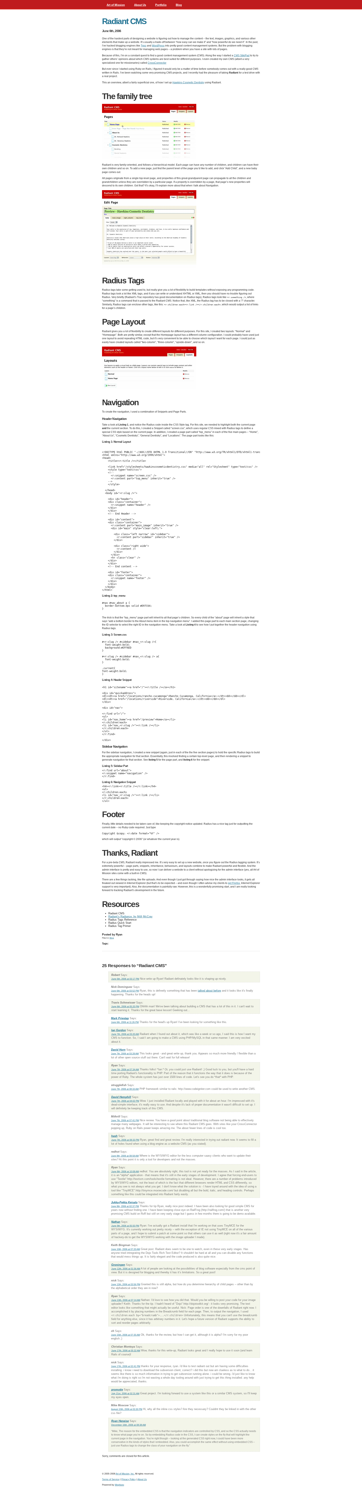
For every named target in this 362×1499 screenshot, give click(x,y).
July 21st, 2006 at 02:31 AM (125, 1393)
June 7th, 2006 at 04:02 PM (125, 1101)
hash (114, 1136)
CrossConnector (157, 62)
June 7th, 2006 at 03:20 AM (125, 1034)
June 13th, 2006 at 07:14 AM (125, 1300)
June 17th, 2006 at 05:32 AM (125, 1350)
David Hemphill (121, 1097)
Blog (179, 4)
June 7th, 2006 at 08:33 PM (125, 1140)
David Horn (118, 1049)
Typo (143, 45)
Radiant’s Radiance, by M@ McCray (130, 916)
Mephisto (119, 1485)
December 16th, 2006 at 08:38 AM (128, 1425)
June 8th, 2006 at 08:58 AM (125, 1156)
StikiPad (242, 55)
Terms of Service (110, 1479)
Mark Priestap (120, 1018)
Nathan (115, 1221)
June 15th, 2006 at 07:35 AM (125, 1335)
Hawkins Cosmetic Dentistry (188, 82)
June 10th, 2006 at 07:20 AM (125, 1249)
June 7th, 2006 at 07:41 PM (125, 1120)
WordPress (158, 45)
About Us (140, 4)
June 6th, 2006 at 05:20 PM (125, 1006)
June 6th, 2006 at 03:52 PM (125, 990)
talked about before (209, 990)
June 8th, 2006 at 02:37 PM (125, 1206)
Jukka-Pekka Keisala (124, 1202)
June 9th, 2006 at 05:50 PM (125, 1225)
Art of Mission (116, 4)
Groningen (118, 1264)
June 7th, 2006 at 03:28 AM (125, 1053)
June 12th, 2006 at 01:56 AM (125, 1268)
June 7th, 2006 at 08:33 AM (125, 1089)
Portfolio (161, 4)
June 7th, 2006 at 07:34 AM (125, 1069)
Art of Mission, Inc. (125, 1473)
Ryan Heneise (120, 1421)
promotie (117, 1389)
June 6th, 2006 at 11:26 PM (125, 1022)
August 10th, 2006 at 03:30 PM (126, 1409)
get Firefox (234, 883)
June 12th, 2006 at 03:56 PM (125, 1284)
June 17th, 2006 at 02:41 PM (125, 1366)
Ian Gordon (118, 1030)
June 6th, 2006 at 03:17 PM (125, 979)
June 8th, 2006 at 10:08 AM (125, 1171)
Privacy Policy (128, 1479)
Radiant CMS (124, 21)
